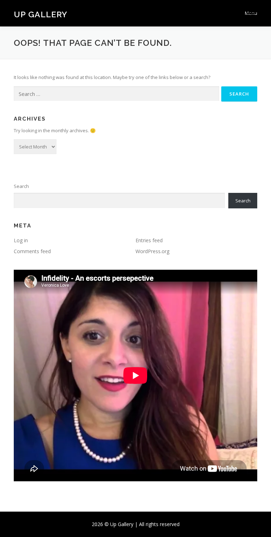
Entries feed (149, 240)
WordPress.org (152, 251)
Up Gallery (40, 14)
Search (21, 186)
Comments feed (32, 251)
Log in (21, 240)
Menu (251, 13)
